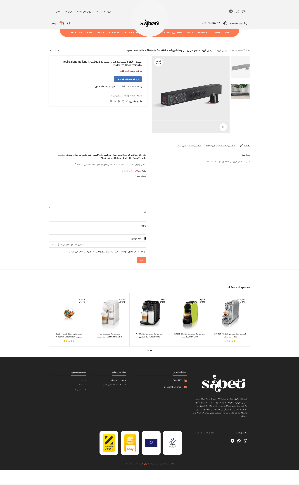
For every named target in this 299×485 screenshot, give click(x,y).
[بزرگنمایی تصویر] (223, 127)
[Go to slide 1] (151, 350)
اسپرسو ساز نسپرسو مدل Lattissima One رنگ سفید (109, 335)
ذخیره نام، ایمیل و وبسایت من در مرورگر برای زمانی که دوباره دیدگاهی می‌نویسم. (106, 251)
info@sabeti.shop (173, 387)
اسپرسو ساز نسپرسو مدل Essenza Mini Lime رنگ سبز (189, 335)
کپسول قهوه (222, 50)
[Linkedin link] (115, 101)
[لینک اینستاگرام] (244, 11)
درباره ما (80, 385)
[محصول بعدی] (51, 51)
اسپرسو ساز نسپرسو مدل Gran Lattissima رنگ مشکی (149, 335)
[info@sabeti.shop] (185, 387)
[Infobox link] (214, 23)
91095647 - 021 (175, 380)
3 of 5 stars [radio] (127, 171)
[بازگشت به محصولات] (54, 51)
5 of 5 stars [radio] (122, 171)
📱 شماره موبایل (138, 238)
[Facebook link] (127, 101)
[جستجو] (69, 23)
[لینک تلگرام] (231, 11)
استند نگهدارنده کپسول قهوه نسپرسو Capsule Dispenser (69, 335)
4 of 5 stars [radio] (125, 171)
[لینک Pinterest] (119, 101)
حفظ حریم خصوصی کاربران (113, 385)
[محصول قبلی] (58, 51)
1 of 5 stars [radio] (132, 171)
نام (145, 212)
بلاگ (81, 380)
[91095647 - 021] (185, 380)
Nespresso (237, 50)
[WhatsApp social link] (237, 11)
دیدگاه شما (140, 176)
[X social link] (123, 101)
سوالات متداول (117, 380)
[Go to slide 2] (148, 350)
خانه (248, 50)
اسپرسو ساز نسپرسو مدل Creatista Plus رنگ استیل (230, 335)
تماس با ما (79, 389)
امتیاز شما (141, 171)
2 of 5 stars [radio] (129, 171)
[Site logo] (149, 23)
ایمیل (143, 225)
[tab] (245, 144)
